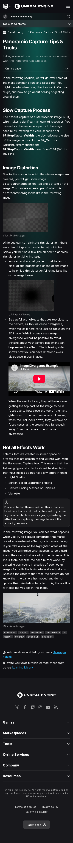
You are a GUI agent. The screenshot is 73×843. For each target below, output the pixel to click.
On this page (13, 68)
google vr (33, 636)
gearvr (7, 636)
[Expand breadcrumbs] (25, 32)
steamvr (19, 636)
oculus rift (47, 636)
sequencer (37, 632)
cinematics (10, 632)
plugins (23, 632)
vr (65, 632)
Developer (14, 32)
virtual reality (53, 632)
